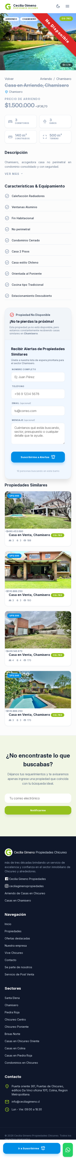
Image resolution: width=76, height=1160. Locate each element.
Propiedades (13, 931)
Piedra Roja (12, 1012)
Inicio (8, 924)
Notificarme (38, 810)
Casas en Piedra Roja (18, 1055)
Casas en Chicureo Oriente (22, 1041)
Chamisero (29, 19)
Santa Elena (12, 998)
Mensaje (23, 420)
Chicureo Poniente (17, 1026)
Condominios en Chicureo (21, 1062)
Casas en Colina (15, 1048)
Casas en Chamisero (18, 900)
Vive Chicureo (14, 952)
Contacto (10, 960)
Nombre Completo (24, 369)
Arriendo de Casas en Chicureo (25, 893)
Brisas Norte (12, 1034)
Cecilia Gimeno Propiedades (27, 879)
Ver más (14, 173)
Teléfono (18, 386)
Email (21, 403)
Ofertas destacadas (17, 938)
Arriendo (11, 19)
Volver (9, 79)
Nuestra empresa (16, 945)
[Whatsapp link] (68, 1150)
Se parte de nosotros (18, 967)
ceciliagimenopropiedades (26, 886)
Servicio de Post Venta (19, 974)
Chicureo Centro (15, 1019)
